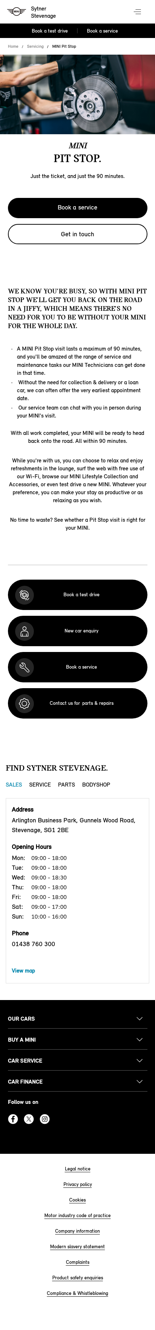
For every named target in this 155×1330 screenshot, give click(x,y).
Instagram (45, 1119)
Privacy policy (77, 1184)
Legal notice (77, 1169)
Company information (77, 1231)
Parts (66, 784)
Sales (14, 784)
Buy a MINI (22, 1039)
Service (40, 784)
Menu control (138, 12)
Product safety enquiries (77, 1278)
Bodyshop (96, 784)
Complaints (77, 1262)
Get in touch (77, 234)
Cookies (77, 1200)
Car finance (25, 1081)
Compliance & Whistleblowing (77, 1293)
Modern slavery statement (77, 1247)
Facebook (13, 1119)
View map (23, 970)
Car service (25, 1060)
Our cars (21, 1018)
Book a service (102, 31)
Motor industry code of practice (77, 1215)
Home (13, 46)
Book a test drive (50, 31)
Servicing (35, 46)
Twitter (29, 1119)
